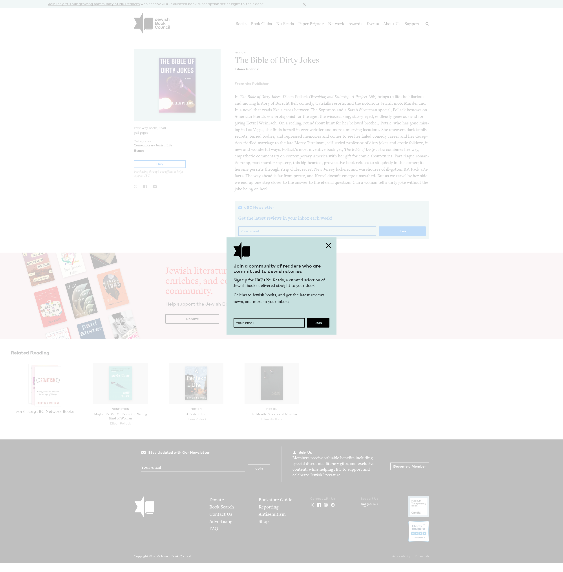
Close (328, 245)
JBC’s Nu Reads (269, 279)
